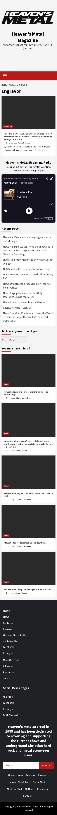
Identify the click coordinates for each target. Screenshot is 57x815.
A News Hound (21, 450)
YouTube (8, 696)
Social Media (10, 641)
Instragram (9, 709)
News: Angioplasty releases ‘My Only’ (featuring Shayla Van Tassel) (23, 295)
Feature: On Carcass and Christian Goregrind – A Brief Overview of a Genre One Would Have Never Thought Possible (28, 136)
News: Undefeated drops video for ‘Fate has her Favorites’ (27, 285)
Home (6, 610)
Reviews (7, 629)
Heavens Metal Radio (14, 635)
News (6, 384)
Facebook (8, 647)
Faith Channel (10, 715)
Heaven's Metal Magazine (28, 37)
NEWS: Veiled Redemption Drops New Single (27, 269)
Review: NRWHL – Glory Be (17, 307)
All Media (8, 666)
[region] (28, 58)
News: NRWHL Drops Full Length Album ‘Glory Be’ (28, 276)
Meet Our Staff (11, 660)
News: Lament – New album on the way (24, 302)
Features (8, 126)
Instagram (8, 653)
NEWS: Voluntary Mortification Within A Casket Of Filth (28, 261)
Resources (8, 672)
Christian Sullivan (23, 398)
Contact (7, 678)
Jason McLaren (24, 143)
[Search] (52, 76)
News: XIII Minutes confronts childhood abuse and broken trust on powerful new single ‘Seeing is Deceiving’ (28, 250)
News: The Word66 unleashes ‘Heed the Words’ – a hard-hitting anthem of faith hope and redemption (28, 317)
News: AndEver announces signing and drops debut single (27, 239)
